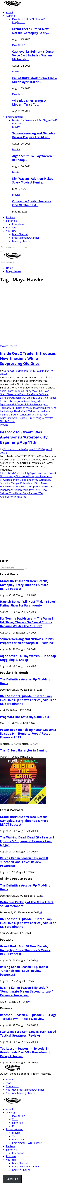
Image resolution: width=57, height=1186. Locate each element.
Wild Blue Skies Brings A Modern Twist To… (29, 102)
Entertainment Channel (25, 237)
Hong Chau (15, 476)
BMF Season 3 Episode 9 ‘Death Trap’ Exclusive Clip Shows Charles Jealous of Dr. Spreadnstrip (28, 700)
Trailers (12, 346)
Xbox (15, 1119)
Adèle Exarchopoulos (12, 391)
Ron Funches (32, 414)
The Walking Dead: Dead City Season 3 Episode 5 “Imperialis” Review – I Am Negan (27, 841)
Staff (8, 1083)
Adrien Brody (7, 473)
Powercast (18, 1139)
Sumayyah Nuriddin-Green (20, 418)
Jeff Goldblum (23, 479)
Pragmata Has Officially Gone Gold (24, 717)
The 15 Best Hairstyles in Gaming (23, 750)
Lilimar (48, 407)
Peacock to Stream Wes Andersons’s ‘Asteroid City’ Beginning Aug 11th (24, 437)
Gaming (10, 15)
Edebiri (23, 394)
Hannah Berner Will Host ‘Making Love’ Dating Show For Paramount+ (27, 603)
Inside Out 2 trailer (39, 397)
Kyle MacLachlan (34, 407)
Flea (29, 394)
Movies (16, 127)
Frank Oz (37, 394)
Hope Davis (28, 476)
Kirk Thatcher (17, 407)
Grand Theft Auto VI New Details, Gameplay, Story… (31, 31)
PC (13, 1126)
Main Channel (20, 234)
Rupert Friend (38, 486)
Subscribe (12, 1178)
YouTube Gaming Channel (21, 1093)
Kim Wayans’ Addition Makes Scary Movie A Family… (32, 180)
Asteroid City (22, 473)
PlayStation (18, 22)
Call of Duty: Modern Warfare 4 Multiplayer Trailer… (34, 80)
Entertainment (14, 116)
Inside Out (9, 397)
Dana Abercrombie (14, 370)
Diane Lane (12, 394)
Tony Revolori (30, 493)
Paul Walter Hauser (33, 411)
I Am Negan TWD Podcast (26, 1143)
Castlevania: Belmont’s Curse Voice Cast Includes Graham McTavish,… (33, 55)
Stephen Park (20, 490)
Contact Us (12, 1086)
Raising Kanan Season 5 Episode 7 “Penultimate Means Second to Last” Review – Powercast (26, 991)
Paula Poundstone (14, 414)
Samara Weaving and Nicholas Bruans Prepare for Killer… (33, 135)
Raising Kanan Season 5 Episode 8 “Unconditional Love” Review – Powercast (24, 862)
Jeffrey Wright (39, 479)
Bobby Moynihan (33, 391)
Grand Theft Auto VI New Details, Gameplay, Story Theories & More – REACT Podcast (25, 585)
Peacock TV (23, 486)
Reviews (10, 217)
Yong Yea (40, 418)
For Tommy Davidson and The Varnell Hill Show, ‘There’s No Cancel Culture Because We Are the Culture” (26, 622)
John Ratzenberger (28, 401)
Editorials (11, 220)
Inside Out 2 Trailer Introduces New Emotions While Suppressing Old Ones (28, 358)
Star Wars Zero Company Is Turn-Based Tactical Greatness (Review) (28, 1033)
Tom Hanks (15, 493)
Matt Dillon (34, 483)
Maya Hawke (14, 411)
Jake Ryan (40, 476)
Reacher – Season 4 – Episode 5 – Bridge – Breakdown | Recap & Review (28, 1017)
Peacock (12, 486)
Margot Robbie (19, 483)
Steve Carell (34, 490)
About (9, 12)
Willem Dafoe (18, 496)
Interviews (18, 224)
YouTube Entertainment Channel (25, 1089)
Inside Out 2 (21, 397)
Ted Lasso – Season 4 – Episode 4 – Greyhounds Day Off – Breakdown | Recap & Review (25, 1052)
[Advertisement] (28, 315)
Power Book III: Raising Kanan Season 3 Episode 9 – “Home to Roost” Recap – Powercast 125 (28, 733)
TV (13, 1136)
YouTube (11, 231)
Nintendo (17, 1122)
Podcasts (11, 227)
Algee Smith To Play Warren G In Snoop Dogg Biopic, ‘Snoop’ (28, 658)
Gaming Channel (21, 241)
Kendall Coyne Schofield (21, 404)
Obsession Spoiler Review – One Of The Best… (31, 203)
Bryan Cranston (38, 473)
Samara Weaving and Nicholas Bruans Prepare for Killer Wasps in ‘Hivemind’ (27, 641)
